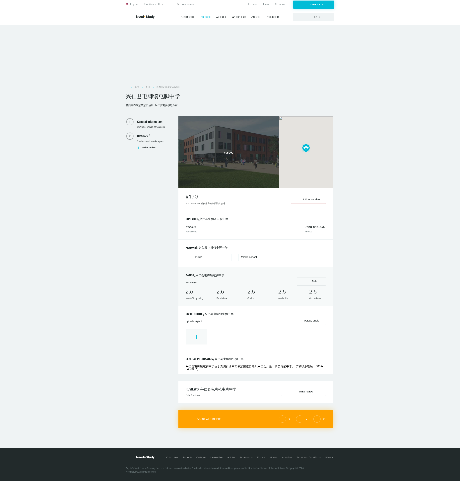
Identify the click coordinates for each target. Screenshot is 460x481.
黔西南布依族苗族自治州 (168, 87)
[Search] (178, 4)
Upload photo (311, 321)
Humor (266, 4)
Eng (132, 4)
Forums (252, 4)
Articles (255, 17)
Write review (149, 148)
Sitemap (329, 458)
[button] (313, 5)
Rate (314, 281)
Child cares (188, 17)
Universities (239, 17)
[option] (196, 336)
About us (280, 4)
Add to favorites (311, 199)
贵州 (148, 87)
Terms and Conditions (309, 458)
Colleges (221, 17)
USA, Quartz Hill (151, 4)
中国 (137, 87)
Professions (273, 17)
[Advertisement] (230, 57)
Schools (206, 17)
